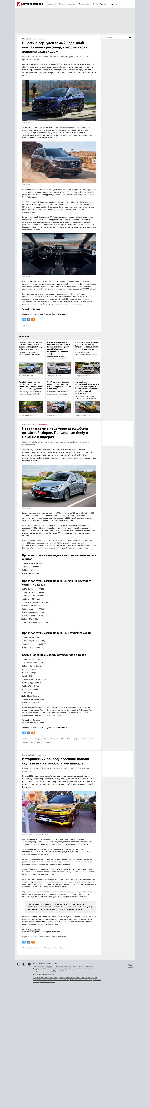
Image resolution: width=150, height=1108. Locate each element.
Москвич (62, 948)
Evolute (25, 948)
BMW (24, 739)
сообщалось (33, 917)
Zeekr (55, 948)
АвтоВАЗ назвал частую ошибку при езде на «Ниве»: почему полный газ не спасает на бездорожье (31, 385)
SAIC (32, 742)
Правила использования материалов (45, 978)
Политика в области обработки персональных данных (77, 978)
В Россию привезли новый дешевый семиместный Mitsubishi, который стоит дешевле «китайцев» (86, 345)
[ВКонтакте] (28, 319)
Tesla (39, 948)
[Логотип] (30, 4)
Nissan (32, 948)
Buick (30, 739)
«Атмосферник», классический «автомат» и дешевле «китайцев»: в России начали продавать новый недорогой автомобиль (87, 388)
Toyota (39, 742)
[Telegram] (24, 319)
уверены (26, 304)
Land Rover (84, 739)
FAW (51, 739)
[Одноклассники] (33, 319)
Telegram (47, 314)
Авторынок (51, 4)
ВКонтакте (62, 314)
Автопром (72, 4)
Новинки (62, 4)
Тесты (95, 4)
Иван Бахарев (34, 309)
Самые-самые (84, 4)
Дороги (114, 4)
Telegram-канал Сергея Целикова (45, 932)
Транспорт (104, 4)
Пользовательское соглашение (81, 980)
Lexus (92, 739)
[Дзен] (18, 964)
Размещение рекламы (46, 974)
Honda (25, 325)
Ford (57, 739)
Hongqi (76, 739)
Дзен (54, 314)
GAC (62, 739)
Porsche (25, 742)
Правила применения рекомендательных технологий (51, 980)
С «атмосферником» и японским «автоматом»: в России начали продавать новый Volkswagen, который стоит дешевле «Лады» (58, 348)
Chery (45, 739)
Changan (37, 739)
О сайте (35, 974)
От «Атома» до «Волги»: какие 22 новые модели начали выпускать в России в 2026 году (59, 385)
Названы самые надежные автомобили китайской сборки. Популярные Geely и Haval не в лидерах (30, 345)
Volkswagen (47, 742)
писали (48, 708)
